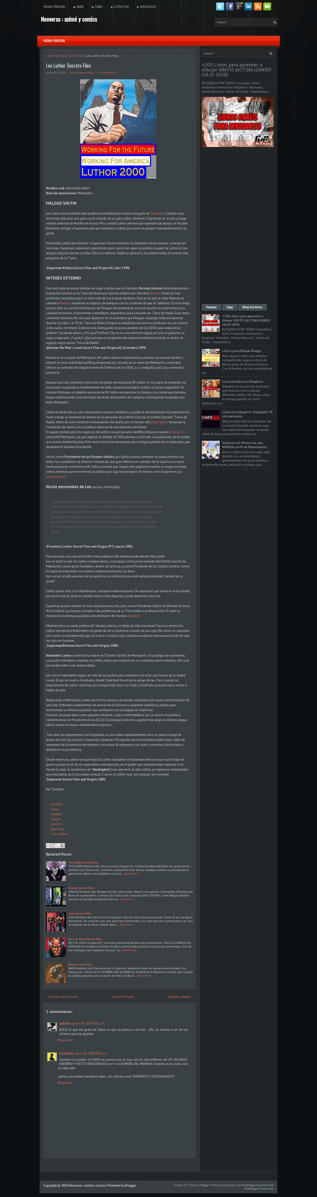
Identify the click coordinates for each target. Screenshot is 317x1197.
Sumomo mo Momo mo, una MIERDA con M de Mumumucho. (244, 445)
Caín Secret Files (80, 913)
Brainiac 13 (177, 432)
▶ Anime (79, 6)
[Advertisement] (238, 226)
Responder (65, 1040)
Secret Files (76, 55)
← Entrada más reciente (61, 997)
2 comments (107, 72)
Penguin (65, 303)
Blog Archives (252, 307)
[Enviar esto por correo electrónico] (48, 845)
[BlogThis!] (53, 845)
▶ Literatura (120, 6)
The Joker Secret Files (83, 862)
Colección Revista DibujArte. (243, 382)
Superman (157, 213)
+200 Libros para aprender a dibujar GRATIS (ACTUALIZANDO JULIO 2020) (236, 69)
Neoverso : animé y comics (69, 18)
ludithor (65, 1023)
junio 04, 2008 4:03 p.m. (91, 1053)
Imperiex (134, 616)
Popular (211, 307)
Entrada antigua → (181, 997)
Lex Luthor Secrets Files (68, 65)
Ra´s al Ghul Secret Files (85, 939)
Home (51, 55)
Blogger (130, 1185)
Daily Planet (159, 422)
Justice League (56, 476)
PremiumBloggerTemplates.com (255, 1185)
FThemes (192, 1185)
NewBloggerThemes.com (259, 1188)
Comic (62, 55)
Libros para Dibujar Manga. (241, 351)
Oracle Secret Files (81, 888)
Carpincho (66, 1053)
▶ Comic (97, 6)
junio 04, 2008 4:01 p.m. (89, 1023)
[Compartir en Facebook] (62, 845)
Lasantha (228, 1185)
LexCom (56, 824)
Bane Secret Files (80, 964)
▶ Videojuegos (146, 6)
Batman (155, 293)
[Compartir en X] (57, 845)
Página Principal (54, 6)
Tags (229, 307)
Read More (132, 873)
